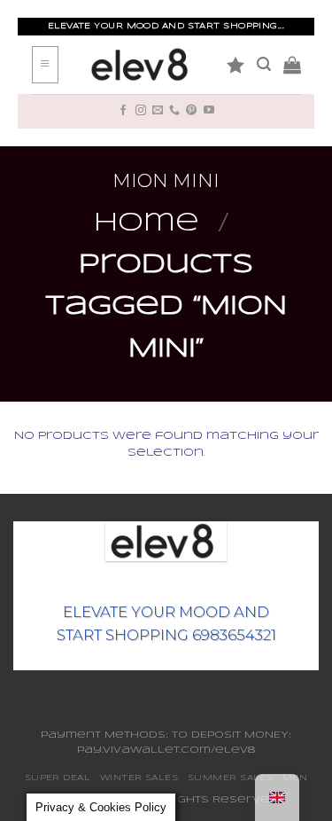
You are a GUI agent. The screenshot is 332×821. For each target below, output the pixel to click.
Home (146, 223)
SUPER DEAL (58, 778)
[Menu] (45, 65)
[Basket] (292, 64)
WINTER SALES (139, 778)
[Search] (264, 64)
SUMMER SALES (230, 778)
